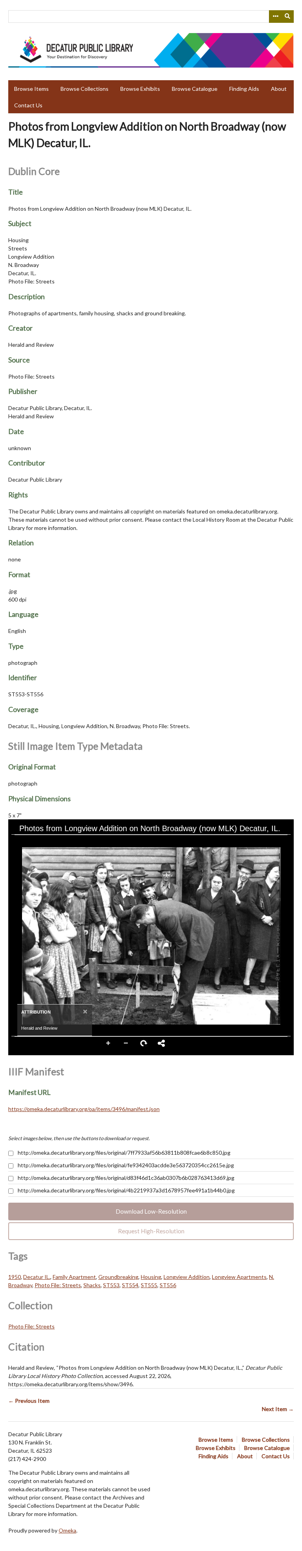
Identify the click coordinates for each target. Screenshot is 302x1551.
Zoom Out (126, 1043)
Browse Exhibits (140, 88)
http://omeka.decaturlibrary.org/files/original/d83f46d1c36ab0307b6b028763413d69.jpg (125, 1177)
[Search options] (275, 16)
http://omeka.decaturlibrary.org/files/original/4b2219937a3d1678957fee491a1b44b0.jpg (126, 1190)
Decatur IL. (36, 1276)
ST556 (168, 1285)
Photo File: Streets (58, 1285)
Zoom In (108, 1043)
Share (161, 1043)
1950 (14, 1276)
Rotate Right (144, 1043)
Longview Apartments (239, 1276)
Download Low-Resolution (151, 1211)
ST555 (149, 1285)
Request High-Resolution (151, 1231)
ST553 (111, 1285)
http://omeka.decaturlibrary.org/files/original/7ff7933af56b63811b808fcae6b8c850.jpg (123, 1152)
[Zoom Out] (34, 841)
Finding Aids (244, 88)
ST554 (130, 1285)
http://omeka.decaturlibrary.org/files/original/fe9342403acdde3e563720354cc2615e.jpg (125, 1165)
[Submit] (288, 16)
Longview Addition (187, 1276)
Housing (151, 1276)
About (279, 88)
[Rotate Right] (47, 841)
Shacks (92, 1285)
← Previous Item (29, 1400)
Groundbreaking (118, 1276)
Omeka (67, 1530)
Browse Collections (85, 88)
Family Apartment (74, 1276)
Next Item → (278, 1409)
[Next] (281, 935)
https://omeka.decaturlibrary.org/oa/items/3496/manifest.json (84, 1109)
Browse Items (31, 88)
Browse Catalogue (194, 88)
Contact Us (28, 105)
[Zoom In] (21, 841)
